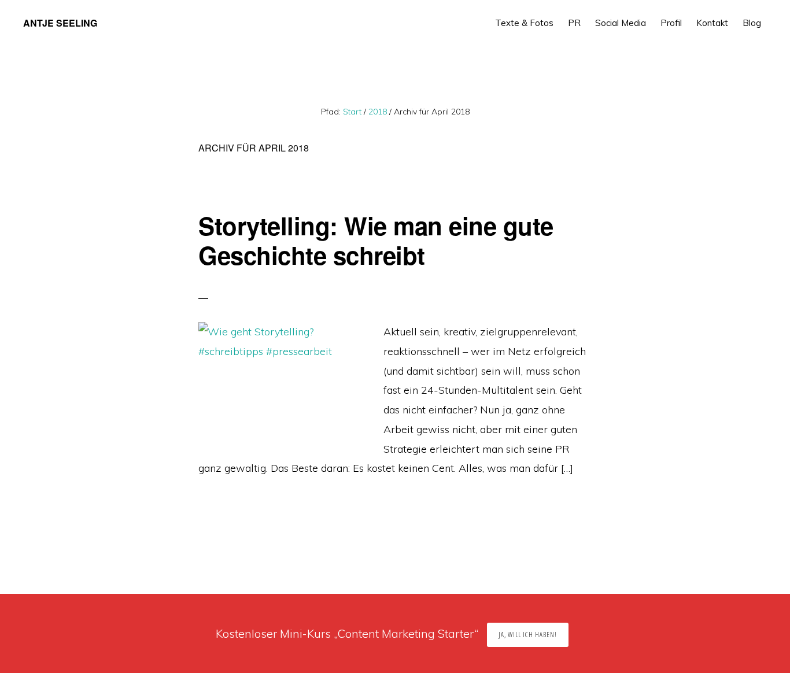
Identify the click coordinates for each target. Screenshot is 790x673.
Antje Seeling (60, 22)
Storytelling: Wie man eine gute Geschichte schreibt (375, 240)
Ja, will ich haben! (528, 634)
